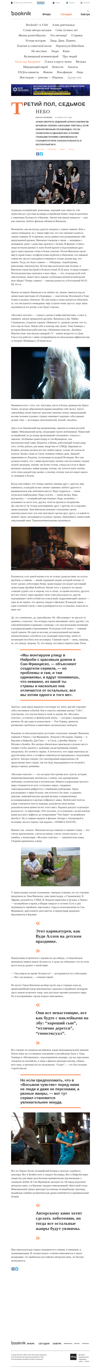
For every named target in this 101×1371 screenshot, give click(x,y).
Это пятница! (58, 35)
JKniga (57, 3)
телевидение (51, 149)
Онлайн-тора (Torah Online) (23, 3)
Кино (66, 51)
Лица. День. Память (63, 40)
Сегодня (66, 14)
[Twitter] (41, 153)
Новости (57, 66)
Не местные (39, 51)
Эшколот (72, 3)
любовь (62, 149)
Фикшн (48, 72)
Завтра (85, 14)
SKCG (87, 1361)
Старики (76, 35)
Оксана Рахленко (44, 117)
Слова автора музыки (37, 30)
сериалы (71, 149)
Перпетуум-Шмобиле (70, 45)
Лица (79, 72)
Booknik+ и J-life (37, 24)
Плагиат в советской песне (34, 45)
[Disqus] (50, 1304)
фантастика (40, 149)
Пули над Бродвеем (27, 61)
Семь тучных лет (67, 30)
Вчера (47, 14)
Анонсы (72, 66)
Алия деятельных (63, 24)
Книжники (86, 3)
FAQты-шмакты (28, 72)
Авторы (77, 1343)
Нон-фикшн (64, 72)
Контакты (85, 1343)
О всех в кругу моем (58, 61)
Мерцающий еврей (35, 66)
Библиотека (68, 1343)
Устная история (35, 40)
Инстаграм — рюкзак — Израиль (41, 77)
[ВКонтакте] (37, 153)
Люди (55, 51)
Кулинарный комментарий (41, 56)
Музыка (81, 61)
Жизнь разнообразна (32, 35)
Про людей (70, 56)
